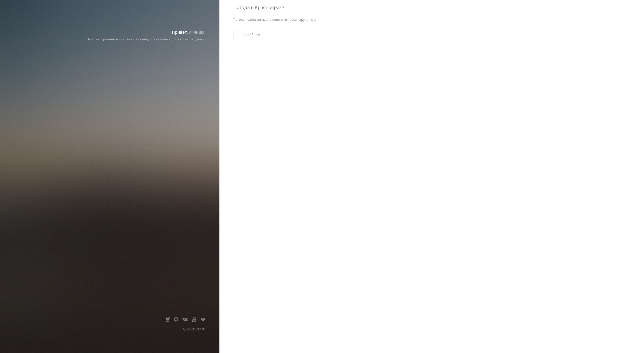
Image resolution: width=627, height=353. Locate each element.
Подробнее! (250, 35)
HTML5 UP (199, 329)
